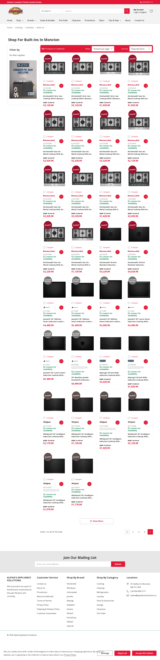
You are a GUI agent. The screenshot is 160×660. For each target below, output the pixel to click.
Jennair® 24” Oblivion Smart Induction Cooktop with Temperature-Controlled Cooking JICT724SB (110, 320)
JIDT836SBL (75, 365)
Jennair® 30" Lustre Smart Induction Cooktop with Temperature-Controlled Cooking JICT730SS (139, 320)
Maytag (70, 600)
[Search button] (127, 11)
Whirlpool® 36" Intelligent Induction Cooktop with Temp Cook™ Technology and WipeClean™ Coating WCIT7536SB (139, 435)
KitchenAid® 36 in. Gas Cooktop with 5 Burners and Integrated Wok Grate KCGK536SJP (53, 97)
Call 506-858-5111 (138, 591)
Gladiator (71, 605)
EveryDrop (71, 617)
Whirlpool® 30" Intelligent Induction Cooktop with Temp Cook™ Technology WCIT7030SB (82, 435)
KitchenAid (71, 584)
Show (87, 49)
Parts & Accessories (105, 600)
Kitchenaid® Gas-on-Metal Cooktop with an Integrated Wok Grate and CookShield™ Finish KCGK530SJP (137, 208)
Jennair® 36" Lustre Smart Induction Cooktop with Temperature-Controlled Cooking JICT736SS (54, 374)
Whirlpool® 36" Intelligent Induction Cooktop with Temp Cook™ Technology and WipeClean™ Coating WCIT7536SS (54, 435)
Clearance (101, 609)
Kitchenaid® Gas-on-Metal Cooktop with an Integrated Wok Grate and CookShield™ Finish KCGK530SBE (53, 152)
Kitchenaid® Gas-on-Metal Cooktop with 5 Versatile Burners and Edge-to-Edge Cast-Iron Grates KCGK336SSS (81, 263)
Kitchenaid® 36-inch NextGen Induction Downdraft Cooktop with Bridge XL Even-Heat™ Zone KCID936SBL (110, 263)
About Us (41, 588)
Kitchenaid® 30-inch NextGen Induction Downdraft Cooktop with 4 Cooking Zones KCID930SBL (138, 263)
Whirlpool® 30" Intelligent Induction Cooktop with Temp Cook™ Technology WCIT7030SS (82, 496)
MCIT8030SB (132, 365)
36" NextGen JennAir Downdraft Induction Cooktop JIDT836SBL (80, 378)
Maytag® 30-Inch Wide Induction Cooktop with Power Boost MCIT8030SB (138, 378)
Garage (100, 605)
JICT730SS (131, 311)
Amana (70, 609)
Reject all (122, 653)
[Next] (150, 532)
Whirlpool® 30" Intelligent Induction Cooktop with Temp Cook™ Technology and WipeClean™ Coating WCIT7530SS (54, 501)
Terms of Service (44, 600)
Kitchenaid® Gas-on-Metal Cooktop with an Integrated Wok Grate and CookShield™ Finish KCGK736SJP (81, 208)
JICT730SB (46, 311)
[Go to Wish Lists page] (151, 11)
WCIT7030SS (75, 487)
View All (70, 626)
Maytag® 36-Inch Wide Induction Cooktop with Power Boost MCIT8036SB (110, 374)
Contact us (41, 584)
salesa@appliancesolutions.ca (143, 595)
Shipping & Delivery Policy (48, 609)
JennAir (70, 596)
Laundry (100, 596)
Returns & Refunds (45, 596)
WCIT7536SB (132, 426)
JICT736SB (74, 311)
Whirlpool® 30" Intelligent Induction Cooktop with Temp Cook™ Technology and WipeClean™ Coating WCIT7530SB (110, 440)
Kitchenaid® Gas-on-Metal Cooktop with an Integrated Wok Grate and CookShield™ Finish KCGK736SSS (137, 152)
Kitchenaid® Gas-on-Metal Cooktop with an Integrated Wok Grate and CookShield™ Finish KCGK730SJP (81, 152)
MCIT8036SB (104, 365)
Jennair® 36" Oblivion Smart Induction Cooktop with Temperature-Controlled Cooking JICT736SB (82, 320)
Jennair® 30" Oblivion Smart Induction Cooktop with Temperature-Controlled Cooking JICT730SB (53, 320)
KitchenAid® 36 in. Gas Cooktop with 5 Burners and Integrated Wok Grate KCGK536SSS (110, 97)
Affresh (70, 613)
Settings (105, 653)
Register (143, 12)
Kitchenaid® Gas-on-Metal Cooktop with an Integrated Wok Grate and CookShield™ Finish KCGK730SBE (53, 263)
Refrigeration (103, 592)
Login (136, 12)
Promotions (42, 592)
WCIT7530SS (47, 487)
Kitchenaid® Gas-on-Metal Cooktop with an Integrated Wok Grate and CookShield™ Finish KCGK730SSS (53, 208)
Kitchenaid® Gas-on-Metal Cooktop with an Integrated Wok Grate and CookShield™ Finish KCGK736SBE (109, 152)
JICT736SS (46, 365)
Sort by (124, 49)
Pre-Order (101, 613)
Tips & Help (113, 20)
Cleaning (100, 588)
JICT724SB (103, 311)
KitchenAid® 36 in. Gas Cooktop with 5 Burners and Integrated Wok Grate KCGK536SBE (81, 97)
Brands (30, 20)
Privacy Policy (43, 605)
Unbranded (72, 592)
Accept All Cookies (144, 653)
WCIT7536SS (47, 426)
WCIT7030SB (75, 426)
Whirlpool (71, 588)
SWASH (70, 621)
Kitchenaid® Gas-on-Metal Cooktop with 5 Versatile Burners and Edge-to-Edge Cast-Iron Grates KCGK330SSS (110, 208)
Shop (18, 20)
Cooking (100, 584)
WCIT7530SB (104, 426)
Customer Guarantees (46, 613)
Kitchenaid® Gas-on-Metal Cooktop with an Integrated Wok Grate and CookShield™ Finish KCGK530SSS (137, 97)
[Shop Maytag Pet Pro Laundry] (23, 79)
